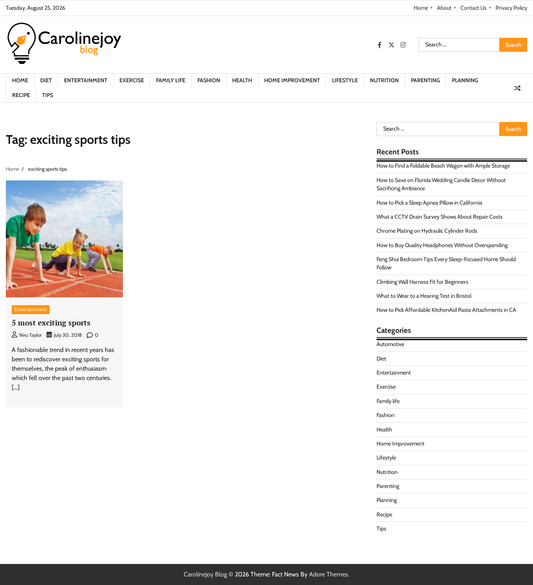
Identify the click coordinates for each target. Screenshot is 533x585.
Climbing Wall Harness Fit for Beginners (422, 281)
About (444, 7)
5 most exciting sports (51, 322)
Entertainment (85, 80)
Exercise (131, 80)
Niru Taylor (30, 335)
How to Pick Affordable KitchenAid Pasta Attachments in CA (446, 309)
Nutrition (384, 80)
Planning (465, 80)
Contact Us (473, 7)
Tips (47, 95)
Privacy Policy (511, 7)
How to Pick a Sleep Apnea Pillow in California (429, 202)
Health (242, 80)
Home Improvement (292, 80)
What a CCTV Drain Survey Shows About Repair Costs (440, 216)
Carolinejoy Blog (205, 574)
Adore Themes (328, 574)
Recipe (21, 95)
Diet (46, 80)
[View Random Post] (517, 88)
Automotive (390, 344)
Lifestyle (345, 80)
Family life (170, 80)
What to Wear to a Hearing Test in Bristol (424, 295)
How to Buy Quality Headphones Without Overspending (442, 245)
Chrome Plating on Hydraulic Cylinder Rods (427, 230)
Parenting (425, 80)
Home (421, 7)
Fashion (208, 80)
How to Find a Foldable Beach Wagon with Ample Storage (443, 165)
